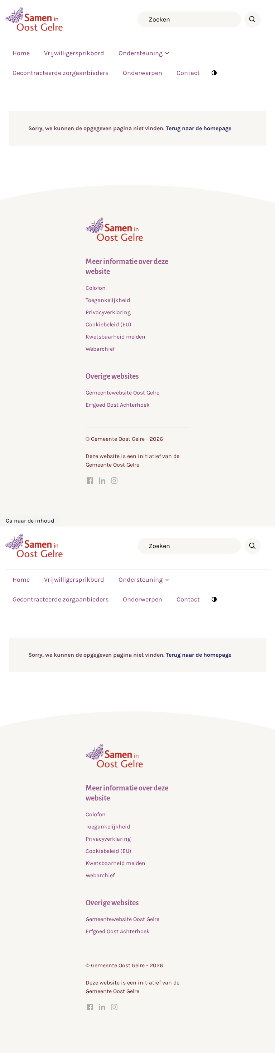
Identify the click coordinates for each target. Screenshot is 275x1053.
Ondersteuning (141, 53)
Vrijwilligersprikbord (74, 53)
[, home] (34, 28)
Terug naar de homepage (197, 128)
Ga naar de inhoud (30, 520)
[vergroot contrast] (214, 72)
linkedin (102, 480)
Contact (188, 73)
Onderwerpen (142, 73)
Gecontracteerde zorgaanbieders (60, 73)
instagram (114, 480)
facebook (90, 480)
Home (21, 53)
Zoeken (253, 19)
